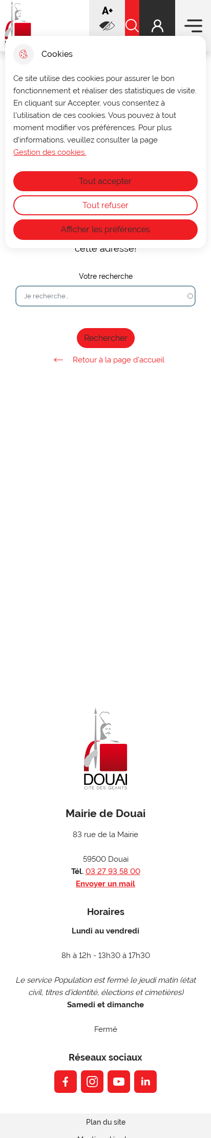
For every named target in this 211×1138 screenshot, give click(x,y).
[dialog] (105, 142)
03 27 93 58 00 (113, 871)
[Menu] (193, 25)
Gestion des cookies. (49, 152)
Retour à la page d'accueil (118, 359)
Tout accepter (105, 181)
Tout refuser (105, 205)
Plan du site (105, 1122)
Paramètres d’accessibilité (107, 26)
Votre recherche (106, 276)
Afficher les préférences (105, 229)
